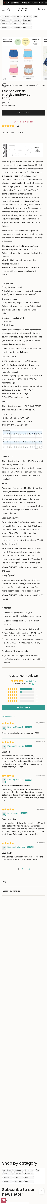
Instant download (11, 891)
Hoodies (4, 27)
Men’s (25, 24)
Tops (3, 20)
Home (4, 83)
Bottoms (16, 20)
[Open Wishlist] (3, 1200)
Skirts (15, 24)
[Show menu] (3, 10)
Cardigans (16, 16)
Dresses (4, 24)
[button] (8, 126)
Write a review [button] (23, 707)
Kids (24, 27)
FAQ (4, 881)
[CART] (43, 10)
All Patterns (6, 16)
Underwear (27, 20)
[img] (8, 723)
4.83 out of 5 (30, 681)
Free (35, 16)
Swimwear (27, 16)
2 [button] (22, 869)
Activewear (16, 27)
